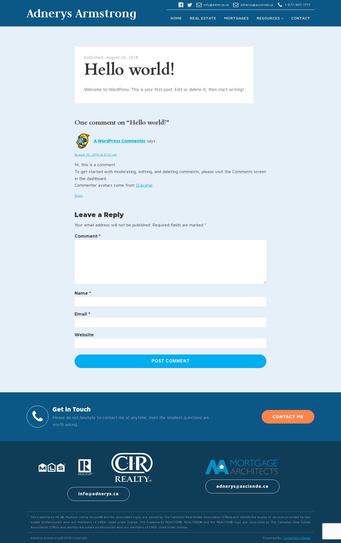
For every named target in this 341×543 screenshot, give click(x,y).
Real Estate (203, 18)
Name (83, 293)
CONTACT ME (288, 416)
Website (84, 334)
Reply (79, 196)
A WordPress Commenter (120, 140)
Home (176, 18)
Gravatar (144, 185)
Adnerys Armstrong (81, 13)
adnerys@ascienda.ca (257, 5)
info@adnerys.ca (216, 5)
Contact (300, 18)
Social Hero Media (296, 538)
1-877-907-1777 (297, 5)
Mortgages (236, 18)
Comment (88, 236)
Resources (268, 18)
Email (82, 314)
